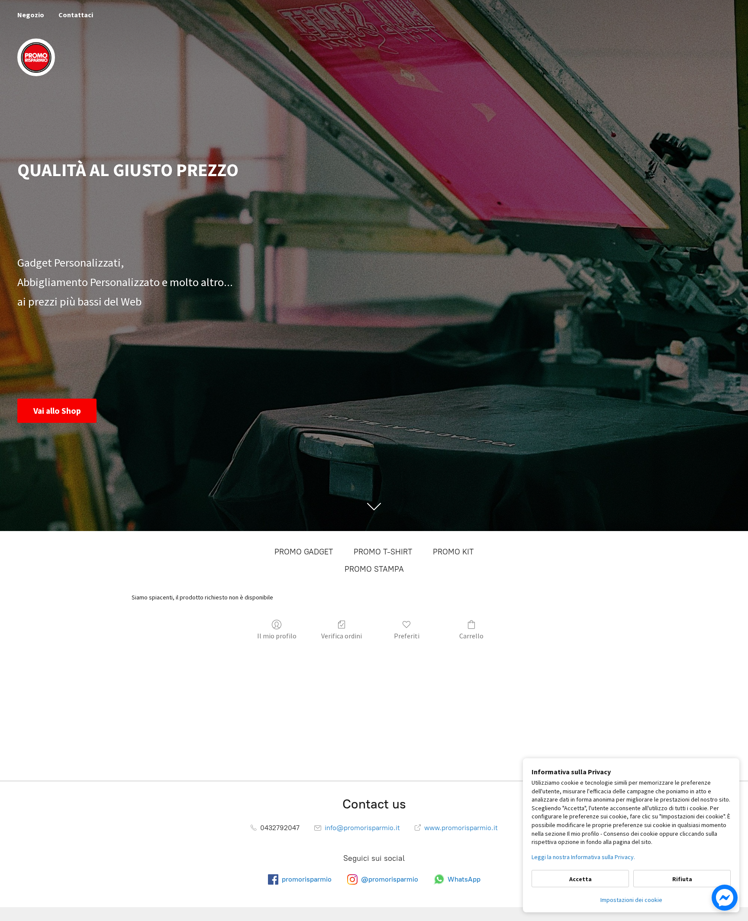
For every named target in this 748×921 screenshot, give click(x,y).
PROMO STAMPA (374, 569)
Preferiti (406, 635)
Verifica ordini (341, 635)
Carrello (471, 635)
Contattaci (75, 14)
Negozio (30, 14)
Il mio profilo (277, 635)
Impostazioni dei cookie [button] (631, 900)
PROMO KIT (453, 552)
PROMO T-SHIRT (383, 552)
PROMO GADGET (303, 552)
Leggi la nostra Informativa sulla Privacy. (583, 857)
